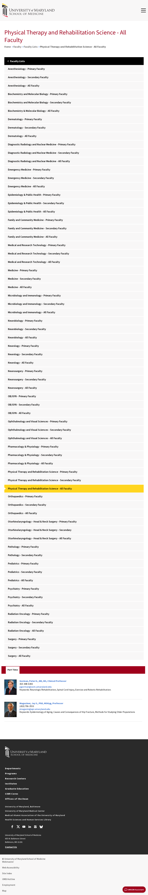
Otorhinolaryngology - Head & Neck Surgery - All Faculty (39, 538)
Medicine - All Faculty (20, 287)
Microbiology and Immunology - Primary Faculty (34, 295)
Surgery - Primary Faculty (22, 639)
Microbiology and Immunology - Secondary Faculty (36, 304)
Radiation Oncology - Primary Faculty (28, 614)
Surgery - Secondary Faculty (23, 647)
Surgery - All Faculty (19, 656)
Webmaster (8, 861)
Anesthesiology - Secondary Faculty (28, 77)
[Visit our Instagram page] (35, 827)
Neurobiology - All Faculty (22, 337)
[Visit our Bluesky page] (41, 827)
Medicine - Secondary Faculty (24, 278)
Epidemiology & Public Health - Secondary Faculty (36, 203)
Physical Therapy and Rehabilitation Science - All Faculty (40, 488)
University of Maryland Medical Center (25, 811)
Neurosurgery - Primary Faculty (25, 371)
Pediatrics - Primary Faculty (23, 563)
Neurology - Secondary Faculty (25, 354)
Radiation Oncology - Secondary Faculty (30, 622)
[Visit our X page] (18, 827)
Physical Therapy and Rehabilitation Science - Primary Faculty (42, 471)
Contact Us (11, 847)
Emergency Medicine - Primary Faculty (29, 169)
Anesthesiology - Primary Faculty (26, 68)
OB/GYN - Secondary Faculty (24, 404)
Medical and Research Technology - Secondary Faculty (38, 253)
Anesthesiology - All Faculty (23, 85)
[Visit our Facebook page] (12, 827)
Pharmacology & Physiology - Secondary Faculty (35, 455)
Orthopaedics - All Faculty (22, 513)
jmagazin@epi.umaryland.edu (35, 709)
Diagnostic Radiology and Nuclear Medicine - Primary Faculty (41, 144)
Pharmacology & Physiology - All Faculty (30, 463)
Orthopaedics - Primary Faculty (25, 496)
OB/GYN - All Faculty (19, 413)
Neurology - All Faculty (20, 362)
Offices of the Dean (16, 798)
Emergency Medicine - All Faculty (26, 186)
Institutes (11, 783)
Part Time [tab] (13, 669)
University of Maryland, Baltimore (22, 806)
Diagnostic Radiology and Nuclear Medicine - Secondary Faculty (43, 152)
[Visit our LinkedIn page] (29, 827)
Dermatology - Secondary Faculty (27, 127)
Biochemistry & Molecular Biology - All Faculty (33, 110)
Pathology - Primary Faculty (23, 546)
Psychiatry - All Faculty (21, 605)
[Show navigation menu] (143, 10)
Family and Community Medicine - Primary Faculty (35, 220)
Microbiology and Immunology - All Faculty (31, 312)
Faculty (17, 46)
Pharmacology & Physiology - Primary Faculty (33, 446)
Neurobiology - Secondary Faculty (27, 329)
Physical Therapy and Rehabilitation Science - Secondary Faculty (44, 480)
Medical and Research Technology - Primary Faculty (36, 245)
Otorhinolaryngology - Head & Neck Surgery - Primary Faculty (42, 521)
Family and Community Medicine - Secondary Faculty (37, 228)
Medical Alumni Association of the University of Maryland (35, 815)
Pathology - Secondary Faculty (25, 555)
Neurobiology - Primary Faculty (25, 320)
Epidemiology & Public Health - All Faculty (31, 211)
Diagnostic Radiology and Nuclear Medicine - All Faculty (39, 161)
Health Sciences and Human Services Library (28, 819)
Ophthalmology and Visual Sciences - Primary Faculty (37, 421)
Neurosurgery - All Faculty (22, 387)
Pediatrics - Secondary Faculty (25, 572)
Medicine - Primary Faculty (22, 270)
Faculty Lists (30, 46)
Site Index (7, 873)
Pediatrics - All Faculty (20, 580)
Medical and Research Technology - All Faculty (34, 262)
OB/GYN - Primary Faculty (22, 396)
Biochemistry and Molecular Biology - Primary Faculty (37, 94)
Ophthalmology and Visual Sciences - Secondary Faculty (39, 429)
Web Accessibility (10, 867)
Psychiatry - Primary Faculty (23, 588)
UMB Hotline (8, 879)
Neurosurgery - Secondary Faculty (27, 379)
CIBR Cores (11, 793)
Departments (13, 768)
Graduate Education (17, 788)
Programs (11, 773)
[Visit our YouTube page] (23, 827)
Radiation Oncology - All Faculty (26, 630)
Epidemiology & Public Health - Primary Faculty (34, 194)
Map (4, 890)
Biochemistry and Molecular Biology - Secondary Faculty (39, 102)
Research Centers (15, 778)
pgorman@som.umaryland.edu (36, 686)
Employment (8, 884)
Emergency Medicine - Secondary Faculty (31, 178)
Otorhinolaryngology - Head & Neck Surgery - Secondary (39, 530)
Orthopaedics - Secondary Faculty (27, 504)
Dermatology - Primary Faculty (25, 119)
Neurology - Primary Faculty (23, 345)
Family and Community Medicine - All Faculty (32, 236)
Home (7, 46)
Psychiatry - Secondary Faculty (25, 597)
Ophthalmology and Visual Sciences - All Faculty (35, 438)
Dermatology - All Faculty (22, 136)
